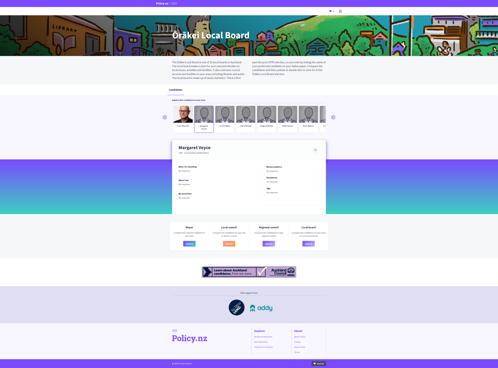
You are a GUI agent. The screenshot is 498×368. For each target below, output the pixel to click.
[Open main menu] (340, 11)
